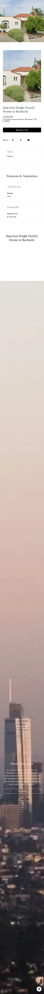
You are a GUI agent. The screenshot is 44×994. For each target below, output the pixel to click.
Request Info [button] (22, 130)
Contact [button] (22, 791)
